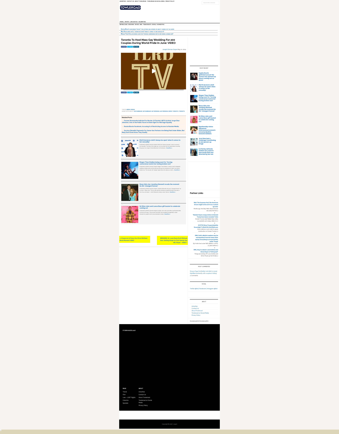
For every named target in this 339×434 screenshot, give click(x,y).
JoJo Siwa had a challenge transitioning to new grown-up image (207, 141)
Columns (126, 400)
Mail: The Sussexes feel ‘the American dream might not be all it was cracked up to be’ (206, 204)
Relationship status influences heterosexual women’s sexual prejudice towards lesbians (207, 130)
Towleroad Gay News (170, 7)
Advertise (194, 306)
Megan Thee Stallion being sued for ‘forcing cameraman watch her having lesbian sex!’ (147, 34)
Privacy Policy (196, 315)
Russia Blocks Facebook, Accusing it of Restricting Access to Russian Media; (151, 126)
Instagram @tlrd (212, 288)
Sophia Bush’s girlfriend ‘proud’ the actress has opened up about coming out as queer (147, 29)
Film (124, 394)
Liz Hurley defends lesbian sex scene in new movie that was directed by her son (206, 151)
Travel (125, 392)
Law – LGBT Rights (129, 397)
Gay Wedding (155, 111)
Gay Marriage (147, 111)
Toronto (175, 111)
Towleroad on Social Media (200, 313)
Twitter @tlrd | (194, 288)
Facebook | (203, 288)
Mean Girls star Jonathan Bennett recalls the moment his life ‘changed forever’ (207, 108)
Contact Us (195, 308)
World (133, 109)
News (128, 109)
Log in (175, 424)
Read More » (169, 147)
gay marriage (138, 111)
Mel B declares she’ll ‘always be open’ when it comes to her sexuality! (142, 31)
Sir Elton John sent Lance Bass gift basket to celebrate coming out (207, 118)
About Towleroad (197, 310)
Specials (125, 403)
